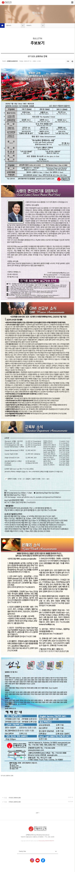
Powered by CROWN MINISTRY (46, 840)
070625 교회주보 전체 (14, 802)
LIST (37, 813)
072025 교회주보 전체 (14, 797)
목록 (68, 61)
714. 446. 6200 (49, 837)
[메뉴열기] (72, 2)
